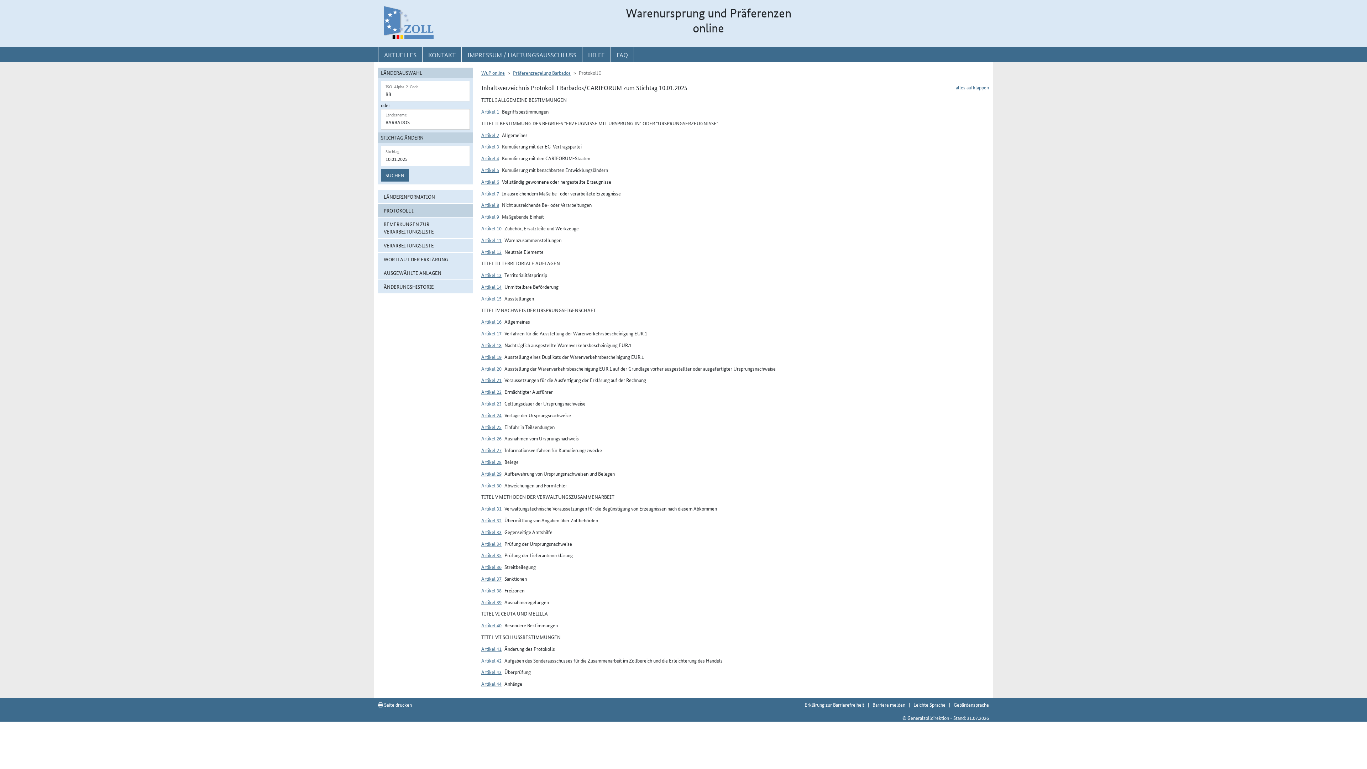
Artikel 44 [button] (491, 683)
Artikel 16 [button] (491, 321)
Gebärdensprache (971, 704)
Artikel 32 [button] (491, 520)
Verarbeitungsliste (409, 245)
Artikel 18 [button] (491, 345)
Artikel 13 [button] (491, 274)
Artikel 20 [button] (491, 368)
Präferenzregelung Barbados (542, 72)
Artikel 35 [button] (491, 555)
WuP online (493, 72)
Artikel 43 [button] (491, 671)
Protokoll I (399, 210)
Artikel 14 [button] (491, 286)
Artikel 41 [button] (491, 648)
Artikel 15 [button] (491, 298)
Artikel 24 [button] (491, 415)
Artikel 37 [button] (491, 578)
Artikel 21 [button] (491, 379)
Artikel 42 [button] (491, 660)
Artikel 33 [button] (491, 531)
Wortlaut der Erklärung (416, 259)
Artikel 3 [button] (490, 146)
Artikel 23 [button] (491, 403)
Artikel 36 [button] (491, 566)
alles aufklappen (972, 87)
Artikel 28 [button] (491, 461)
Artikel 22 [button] (491, 391)
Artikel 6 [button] (490, 181)
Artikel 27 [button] (491, 450)
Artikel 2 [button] (490, 134)
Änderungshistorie (409, 286)
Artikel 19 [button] (491, 356)
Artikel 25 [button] (491, 426)
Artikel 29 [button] (491, 473)
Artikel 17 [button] (491, 333)
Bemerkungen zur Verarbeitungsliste (409, 227)
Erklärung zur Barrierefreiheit (834, 704)
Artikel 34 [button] (491, 543)
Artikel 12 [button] (491, 251)
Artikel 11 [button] (491, 240)
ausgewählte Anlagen (412, 272)
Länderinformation (409, 196)
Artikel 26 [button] (491, 438)
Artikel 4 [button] (490, 158)
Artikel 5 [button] (490, 169)
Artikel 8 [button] (490, 204)
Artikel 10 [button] (491, 228)
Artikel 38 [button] (491, 590)
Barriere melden (889, 704)
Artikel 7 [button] (490, 193)
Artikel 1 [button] (490, 111)
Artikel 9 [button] (490, 216)
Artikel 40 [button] (491, 625)
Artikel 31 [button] (491, 508)
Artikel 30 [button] (491, 485)
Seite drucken (397, 704)
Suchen (395, 175)
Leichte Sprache (929, 704)
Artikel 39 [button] (491, 602)
